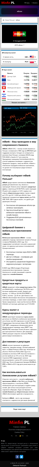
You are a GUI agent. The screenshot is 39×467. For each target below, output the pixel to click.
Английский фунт (13, 84)
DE (16, 436)
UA (27, 436)
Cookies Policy (19, 432)
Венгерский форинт (13, 99)
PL (12, 436)
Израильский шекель (14, 95)
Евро (9, 80)
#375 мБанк (19, 45)
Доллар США (11, 76)
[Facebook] (17, 456)
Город (27, 3)
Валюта (35, 3)
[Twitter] (21, 456)
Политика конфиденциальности (19, 429)
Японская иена (12, 92)
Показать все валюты (19, 102)
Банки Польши (10, 20)
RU (22, 436)
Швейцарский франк (14, 88)
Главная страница (19, 427)
